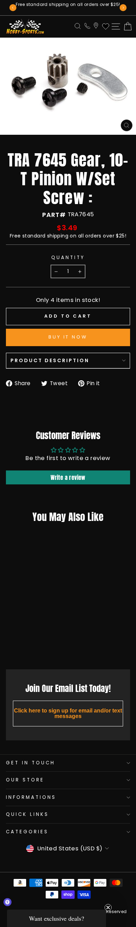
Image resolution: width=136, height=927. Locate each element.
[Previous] (12, 7)
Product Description (49, 360)
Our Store (25, 780)
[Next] (123, 7)
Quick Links (27, 814)
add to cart (28, 648)
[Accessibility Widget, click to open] (7, 902)
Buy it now (68, 337)
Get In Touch (30, 762)
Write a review (68, 477)
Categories (27, 831)
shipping (57, 235)
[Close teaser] (108, 907)
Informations (31, 797)
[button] (56, 918)
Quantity (68, 258)
